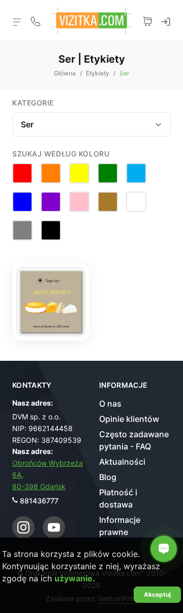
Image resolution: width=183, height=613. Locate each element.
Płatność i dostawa (118, 498)
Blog (107, 477)
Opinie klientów (129, 419)
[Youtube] (54, 527)
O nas (110, 403)
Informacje (123, 385)
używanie (73, 578)
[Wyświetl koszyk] (147, 20)
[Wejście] (166, 20)
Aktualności (122, 462)
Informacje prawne (119, 526)
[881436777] (35, 20)
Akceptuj (157, 594)
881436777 (39, 500)
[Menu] (17, 21)
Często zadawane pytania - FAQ (134, 440)
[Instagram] (23, 527)
